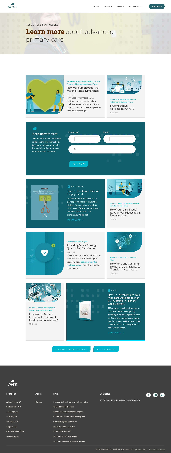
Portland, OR (11, 416)
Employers (71, 84)
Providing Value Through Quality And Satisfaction (82, 247)
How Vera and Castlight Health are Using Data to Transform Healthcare (125, 266)
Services (121, 6)
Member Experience (74, 81)
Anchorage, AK (12, 411)
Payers (95, 84)
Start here (157, 6)
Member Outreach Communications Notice (70, 402)
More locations (12, 436)
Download (74, 220)
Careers (38, 402)
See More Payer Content (71, 349)
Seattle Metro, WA (13, 407)
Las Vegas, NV (12, 421)
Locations (96, 6)
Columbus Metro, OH (15, 431)
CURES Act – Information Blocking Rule (69, 416)
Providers (109, 6)
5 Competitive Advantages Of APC (122, 107)
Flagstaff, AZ (11, 426)
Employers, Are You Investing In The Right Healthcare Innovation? (43, 316)
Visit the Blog (106, 349)
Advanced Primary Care (91, 81)
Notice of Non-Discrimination (65, 436)
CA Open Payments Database (65, 421)
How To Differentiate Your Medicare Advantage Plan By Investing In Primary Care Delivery (124, 299)
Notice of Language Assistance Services (69, 441)
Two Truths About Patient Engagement (83, 192)
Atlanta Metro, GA (13, 402)
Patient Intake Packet (62, 431)
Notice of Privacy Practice (64, 426)
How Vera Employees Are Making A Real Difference (83, 89)
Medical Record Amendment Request (68, 411)
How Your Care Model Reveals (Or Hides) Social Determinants (125, 212)
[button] (136, 6)
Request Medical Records (63, 407)
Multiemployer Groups (83, 84)
